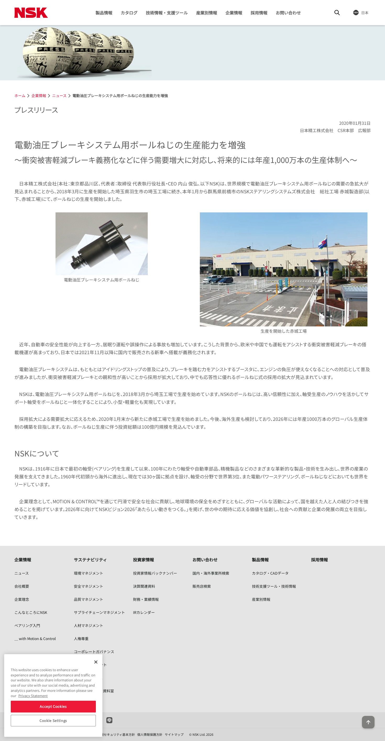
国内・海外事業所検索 (210, 573)
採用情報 (259, 12)
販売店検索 (201, 586)
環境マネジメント (88, 573)
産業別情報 (206, 12)
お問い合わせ (288, 12)
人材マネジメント (88, 625)
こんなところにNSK (30, 612)
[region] (53, 695)
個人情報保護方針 (149, 734)
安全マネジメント (88, 586)
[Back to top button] (368, 722)
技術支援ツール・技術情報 (274, 586)
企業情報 (234, 12)
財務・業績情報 (146, 599)
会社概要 (21, 586)
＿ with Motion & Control (35, 638)
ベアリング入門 (27, 625)
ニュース (21, 573)
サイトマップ (174, 734)
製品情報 (104, 12)
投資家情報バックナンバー (155, 573)
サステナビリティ (90, 559)
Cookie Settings (53, 720)
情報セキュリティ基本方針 (116, 734)
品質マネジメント (88, 599)
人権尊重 (81, 638)
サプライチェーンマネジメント (99, 612)
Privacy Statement (33, 695)
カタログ (129, 12)
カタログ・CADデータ (270, 573)
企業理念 (21, 599)
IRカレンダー (144, 612)
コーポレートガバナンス (94, 651)
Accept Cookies (53, 706)
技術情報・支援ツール (167, 12)
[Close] (96, 662)
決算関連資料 (144, 586)
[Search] (337, 12)
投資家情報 (143, 559)
